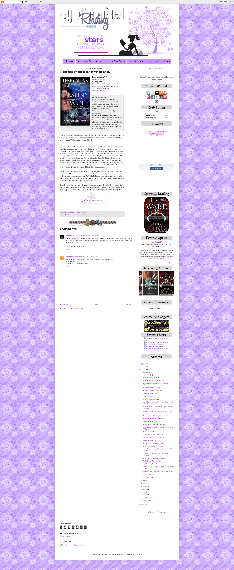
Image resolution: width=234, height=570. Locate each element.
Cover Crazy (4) (148, 396)
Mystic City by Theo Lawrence (152, 461)
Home (96, 305)
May (144, 489)
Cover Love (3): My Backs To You (153, 435)
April (144, 492)
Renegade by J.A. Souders (151, 388)
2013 (143, 367)
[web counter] (65, 536)
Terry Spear (99, 215)
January (146, 500)
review (94, 215)
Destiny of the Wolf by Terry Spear (154, 419)
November (146, 375)
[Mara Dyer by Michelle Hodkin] (155, 341)
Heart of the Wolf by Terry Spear (153, 446)
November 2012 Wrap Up (151, 377)
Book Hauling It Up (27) (150, 440)
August (145, 481)
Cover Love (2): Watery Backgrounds (155, 458)
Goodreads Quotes (167, 263)
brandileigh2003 (71, 256)
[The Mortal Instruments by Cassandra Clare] (156, 349)
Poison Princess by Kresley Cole (153, 437)
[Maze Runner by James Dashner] (156, 345)
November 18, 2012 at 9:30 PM (88, 235)
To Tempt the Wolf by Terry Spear (153, 380)
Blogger (139, 554)
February (146, 498)
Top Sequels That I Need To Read (154, 443)
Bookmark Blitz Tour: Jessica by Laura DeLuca (158, 471)
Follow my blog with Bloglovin (156, 131)
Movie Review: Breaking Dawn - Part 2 (155, 416)
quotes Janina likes (156, 242)
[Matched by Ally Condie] (153, 343)
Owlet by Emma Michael (151, 432)
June (144, 486)
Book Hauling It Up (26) (150, 464)
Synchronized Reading (74, 212)
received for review (85, 215)
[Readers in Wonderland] (157, 512)
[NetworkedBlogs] (156, 165)
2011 (143, 504)
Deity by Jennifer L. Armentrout (153, 391)
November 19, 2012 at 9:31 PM (87, 256)
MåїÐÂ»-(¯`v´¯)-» (71, 235)
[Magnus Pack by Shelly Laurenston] (156, 339)
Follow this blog (156, 168)
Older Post (127, 305)
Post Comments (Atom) (76, 308)
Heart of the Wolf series (72, 215)
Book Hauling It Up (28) (150, 421)
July (144, 483)
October (145, 475)
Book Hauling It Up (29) (150, 393)
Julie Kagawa (159, 259)
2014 (143, 364)
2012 (143, 370)
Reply (67, 250)
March (145, 495)
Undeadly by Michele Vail (151, 399)
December (146, 372)
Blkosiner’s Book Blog (81, 263)
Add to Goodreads (98, 91)
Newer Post (64, 305)
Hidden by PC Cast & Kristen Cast (154, 424)
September (147, 478)
